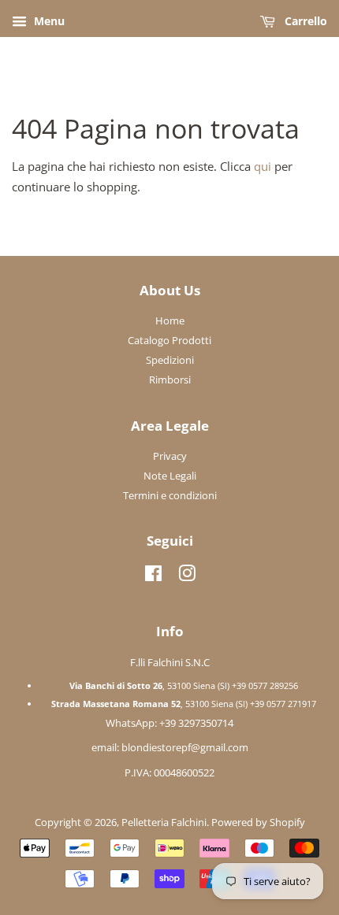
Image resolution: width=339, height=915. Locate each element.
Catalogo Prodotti (169, 340)
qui (262, 166)
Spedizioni (170, 360)
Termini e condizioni (170, 495)
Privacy (170, 456)
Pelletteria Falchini (164, 822)
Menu (48, 20)
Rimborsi (170, 379)
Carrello (304, 20)
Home (169, 320)
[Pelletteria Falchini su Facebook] (153, 576)
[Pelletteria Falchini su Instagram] (187, 576)
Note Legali (169, 476)
